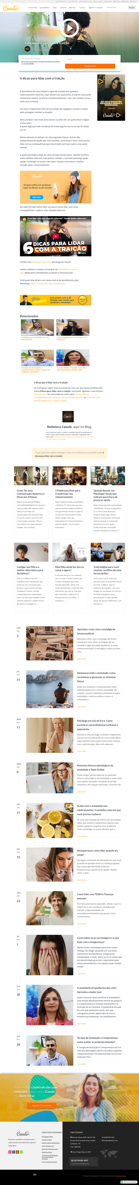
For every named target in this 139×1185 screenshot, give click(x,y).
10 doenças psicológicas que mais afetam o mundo (50, 1157)
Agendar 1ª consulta (96, 8)
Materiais (72, 8)
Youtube (126, 1)
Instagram (109, 1)
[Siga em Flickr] (21, 1152)
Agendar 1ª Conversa (41, 1105)
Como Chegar (99, 1)
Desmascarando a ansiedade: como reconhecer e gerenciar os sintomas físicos (96, 677)
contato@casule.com (86, 1)
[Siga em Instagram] (9, 1152)
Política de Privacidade (121, 1176)
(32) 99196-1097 (61, 1)
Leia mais (81, 658)
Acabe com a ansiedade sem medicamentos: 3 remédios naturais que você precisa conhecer (99, 810)
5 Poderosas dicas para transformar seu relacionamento (69, 502)
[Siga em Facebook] (13, 1152)
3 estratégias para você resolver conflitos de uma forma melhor (108, 578)
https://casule (37, 283)
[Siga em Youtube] (17, 1152)
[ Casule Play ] (33, 8)
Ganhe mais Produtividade (51, 1143)
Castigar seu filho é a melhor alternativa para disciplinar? (31, 578)
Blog (54, 8)
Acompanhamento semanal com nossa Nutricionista (58, 397)
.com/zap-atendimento (54, 283)
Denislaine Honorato (42, 262)
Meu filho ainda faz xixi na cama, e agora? (69, 578)
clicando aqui (40, 394)
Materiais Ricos (47, 1152)
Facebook (117, 1)
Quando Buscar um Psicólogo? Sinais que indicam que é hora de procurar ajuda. (108, 502)
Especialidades (44, 8)
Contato (82, 8)
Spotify (134, 1)
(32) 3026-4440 (73, 1)
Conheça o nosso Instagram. (64, 437)
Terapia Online (82, 394)
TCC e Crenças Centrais (49, 1162)
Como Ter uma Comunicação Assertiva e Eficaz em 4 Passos (31, 502)
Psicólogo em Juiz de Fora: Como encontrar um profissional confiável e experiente (97, 725)
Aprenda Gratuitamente (50, 1149)
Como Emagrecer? (48, 1146)
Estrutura (63, 8)
